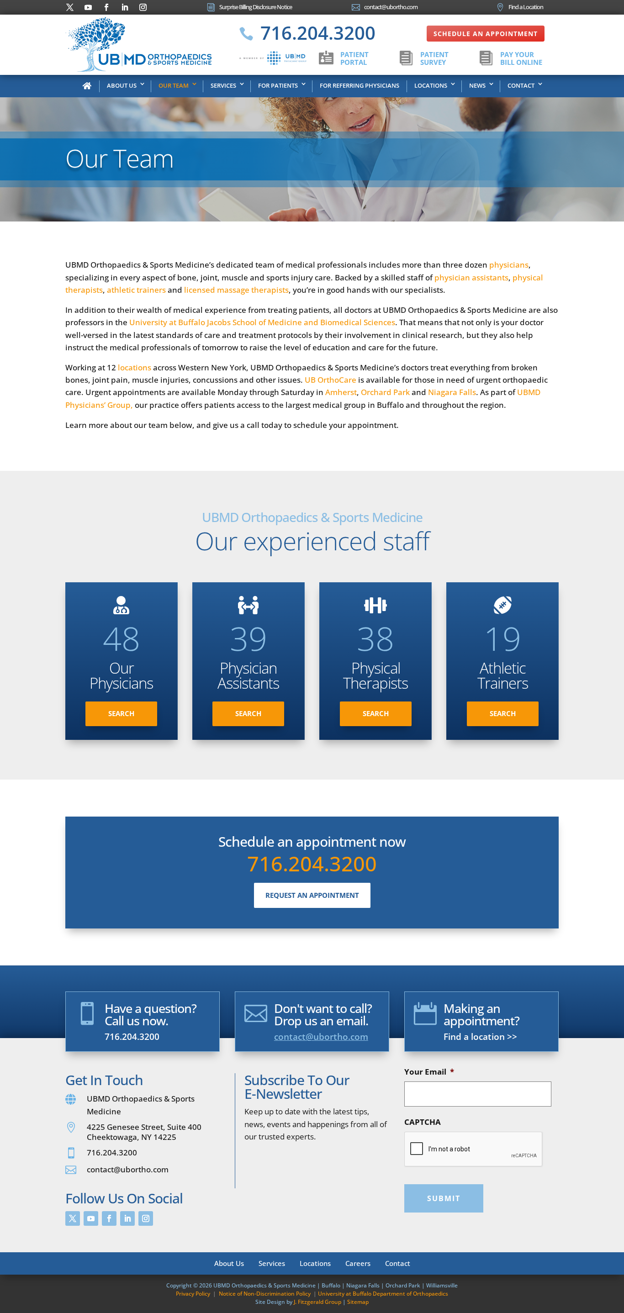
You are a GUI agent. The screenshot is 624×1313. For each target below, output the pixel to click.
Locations (430, 85)
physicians (509, 264)
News (477, 85)
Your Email (429, 1072)
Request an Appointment (312, 895)
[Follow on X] (70, 7)
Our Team (174, 85)
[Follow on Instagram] (143, 7)
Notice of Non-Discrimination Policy (265, 1293)
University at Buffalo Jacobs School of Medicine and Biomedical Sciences (262, 322)
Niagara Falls (452, 392)
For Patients (278, 85)
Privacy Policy (193, 1293)
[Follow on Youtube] (88, 7)
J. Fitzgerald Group (317, 1302)
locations (134, 367)
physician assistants (471, 277)
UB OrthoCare (330, 379)
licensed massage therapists (236, 290)
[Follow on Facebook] (106, 7)
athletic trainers (136, 290)
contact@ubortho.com (321, 1037)
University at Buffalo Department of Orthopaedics (383, 1293)
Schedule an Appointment (486, 33)
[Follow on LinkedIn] (124, 7)
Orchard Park (385, 392)
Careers (357, 1262)
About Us (122, 85)
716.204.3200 (312, 863)
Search (121, 713)
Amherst (341, 392)
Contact (521, 85)
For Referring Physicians (359, 85)
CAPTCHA (422, 1122)
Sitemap (358, 1302)
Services (223, 85)
